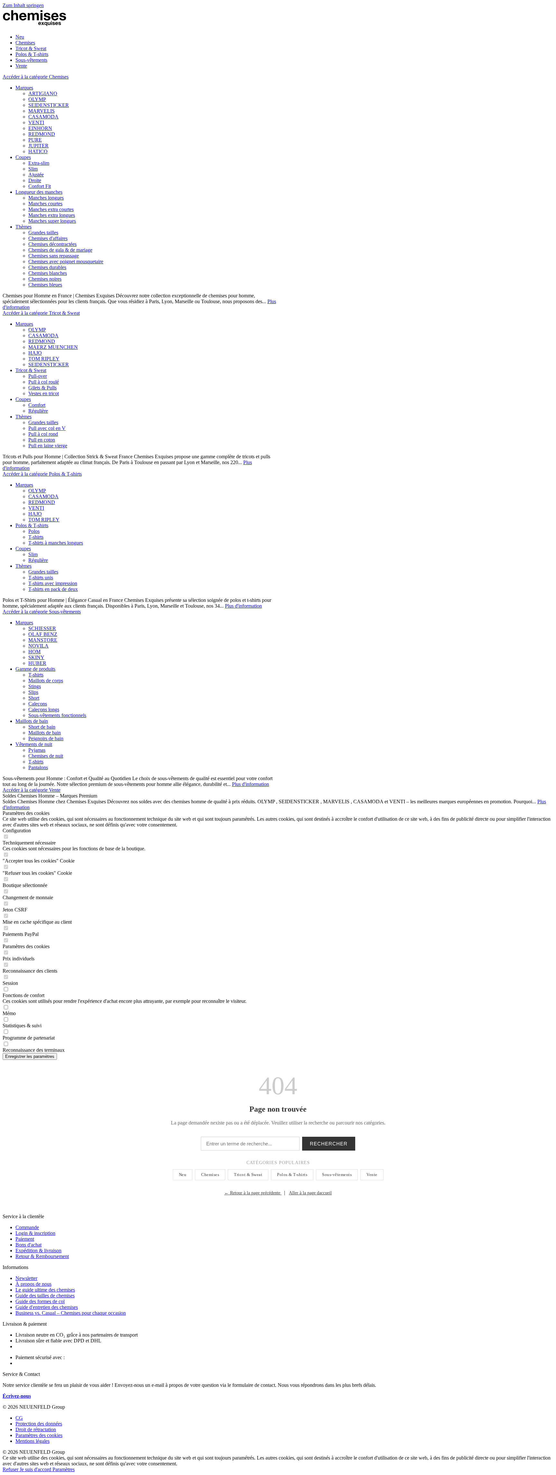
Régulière (38, 411)
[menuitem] (284, 37)
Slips (33, 692)
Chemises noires (44, 279)
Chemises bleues (45, 284)
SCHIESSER (42, 628)
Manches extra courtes (51, 209)
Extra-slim (38, 163)
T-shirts (35, 537)
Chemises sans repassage (53, 255)
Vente (371, 1174)
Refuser (11, 1469)
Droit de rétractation (35, 1429)
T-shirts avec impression (52, 583)
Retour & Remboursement (42, 1256)
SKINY (36, 657)
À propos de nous (33, 1284)
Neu (183, 1174)
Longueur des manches (38, 192)
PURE (35, 140)
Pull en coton (41, 440)
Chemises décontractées (52, 244)
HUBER (37, 663)
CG (19, 1418)
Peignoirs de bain (45, 738)
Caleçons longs (43, 709)
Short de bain (41, 727)
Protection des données (38, 1423)
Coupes (23, 157)
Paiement (24, 1239)
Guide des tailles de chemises (45, 1295)
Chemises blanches (47, 273)
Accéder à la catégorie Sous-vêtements (42, 611)
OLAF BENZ (42, 634)
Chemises (210, 1174)
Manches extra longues (51, 215)
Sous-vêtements (337, 1174)
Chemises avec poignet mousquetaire (65, 261)
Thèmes (23, 226)
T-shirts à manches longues (55, 543)
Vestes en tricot (43, 393)
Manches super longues (52, 221)
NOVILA (38, 646)
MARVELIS (41, 111)
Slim (33, 169)
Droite (34, 180)
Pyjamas (36, 750)
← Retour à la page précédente (253, 1192)
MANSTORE (42, 640)
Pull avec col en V (47, 428)
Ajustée (36, 174)
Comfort (36, 405)
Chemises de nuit (45, 756)
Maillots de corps (45, 680)
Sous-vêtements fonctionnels (57, 715)
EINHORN (40, 128)
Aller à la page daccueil (310, 1192)
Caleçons (37, 703)
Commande (27, 1227)
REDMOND (41, 134)
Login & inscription (35, 1233)
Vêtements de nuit (33, 744)
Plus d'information (243, 606)
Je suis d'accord (36, 1469)
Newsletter (26, 1278)
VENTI (36, 122)
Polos (34, 531)
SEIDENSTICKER (48, 105)
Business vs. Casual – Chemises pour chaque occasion (70, 1313)
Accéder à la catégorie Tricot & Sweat (41, 313)
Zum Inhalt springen (23, 5)
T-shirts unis (40, 577)
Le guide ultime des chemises (45, 1290)
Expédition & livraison (38, 1250)
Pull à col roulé (43, 382)
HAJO (35, 353)
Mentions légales (32, 1441)
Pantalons (38, 767)
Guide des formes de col (40, 1301)
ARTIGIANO (42, 93)
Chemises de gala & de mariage (60, 250)
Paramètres (63, 1469)
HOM (34, 651)
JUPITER (38, 145)
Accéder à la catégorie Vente (31, 790)
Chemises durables (47, 267)
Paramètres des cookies (38, 1435)
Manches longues (46, 198)
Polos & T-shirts (31, 525)
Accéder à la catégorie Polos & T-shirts (42, 474)
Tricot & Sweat (30, 370)
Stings (34, 686)
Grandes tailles (43, 232)
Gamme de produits (35, 669)
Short (33, 698)
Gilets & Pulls (42, 387)
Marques (24, 87)
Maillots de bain (31, 721)
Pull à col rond (43, 434)
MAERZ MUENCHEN (53, 347)
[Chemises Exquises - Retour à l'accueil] (35, 26)
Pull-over (37, 376)
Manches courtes (45, 203)
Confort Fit (39, 186)
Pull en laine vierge (47, 445)
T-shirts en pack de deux (53, 589)
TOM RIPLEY (44, 358)
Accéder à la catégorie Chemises (36, 76)
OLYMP (37, 99)
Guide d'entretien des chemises (46, 1307)
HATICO (38, 151)
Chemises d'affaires (48, 238)
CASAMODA (43, 116)
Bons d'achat (28, 1244)
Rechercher (329, 1143)
